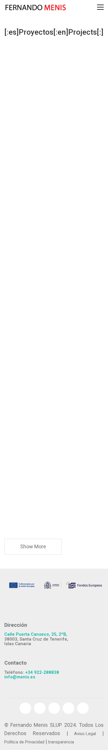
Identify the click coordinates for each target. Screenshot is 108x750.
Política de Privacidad (24, 742)
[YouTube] (54, 708)
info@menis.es (19, 677)
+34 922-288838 (42, 672)
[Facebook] (25, 708)
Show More (33, 548)
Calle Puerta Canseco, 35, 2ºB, (35, 634)
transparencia (61, 742)
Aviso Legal (85, 733)
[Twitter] (40, 708)
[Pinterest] (68, 708)
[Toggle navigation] (100, 7)
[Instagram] (83, 708)
